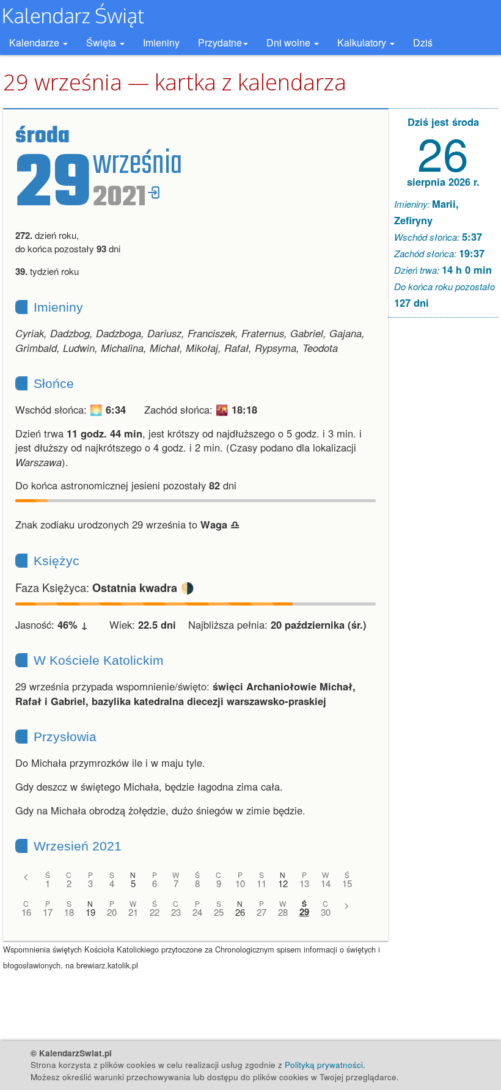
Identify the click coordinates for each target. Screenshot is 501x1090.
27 (261, 911)
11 (261, 883)
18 (69, 911)
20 (112, 911)
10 (240, 883)
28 (283, 911)
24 (197, 911)
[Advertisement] (443, 513)
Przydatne (220, 42)
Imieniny (161, 42)
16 (26, 911)
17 (48, 911)
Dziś (423, 42)
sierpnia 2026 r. (443, 181)
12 (283, 883)
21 (133, 911)
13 (304, 883)
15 (347, 883)
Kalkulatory (363, 42)
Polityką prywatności (324, 1064)
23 (176, 911)
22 (154, 911)
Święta (102, 42)
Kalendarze (35, 42)
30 (326, 911)
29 (304, 911)
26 (240, 911)
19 (90, 911)
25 (219, 911)
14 (326, 883)
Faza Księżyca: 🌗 (104, 587)
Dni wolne (289, 42)
